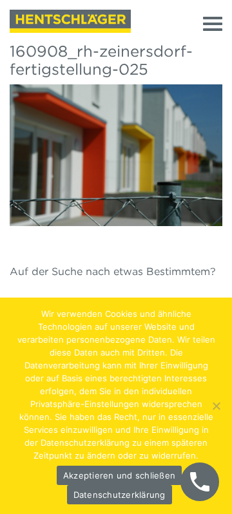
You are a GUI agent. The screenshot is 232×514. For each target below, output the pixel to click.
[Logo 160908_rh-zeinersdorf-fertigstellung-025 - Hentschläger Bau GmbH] (70, 21)
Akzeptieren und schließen (119, 475)
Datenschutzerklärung (119, 495)
